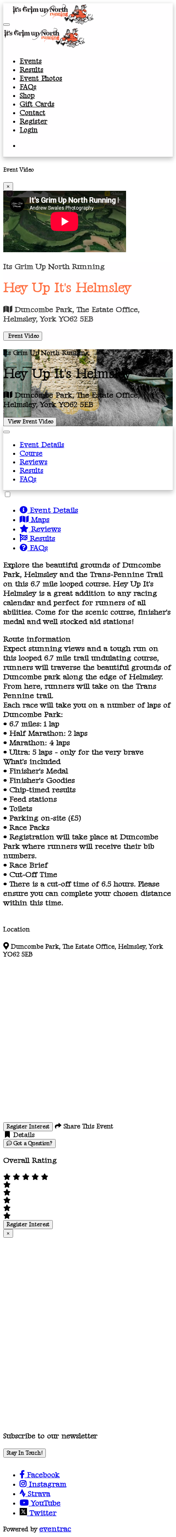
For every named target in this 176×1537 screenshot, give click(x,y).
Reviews (33, 462)
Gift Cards (37, 104)
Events (31, 61)
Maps (39, 519)
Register (33, 121)
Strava (37, 1494)
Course (31, 453)
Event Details (42, 445)
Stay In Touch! (25, 1453)
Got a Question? (32, 1143)
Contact (32, 112)
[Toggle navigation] (6, 24)
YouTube (45, 1503)
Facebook (42, 1475)
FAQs (28, 87)
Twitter (41, 1513)
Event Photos (41, 78)
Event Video (23, 336)
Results (31, 70)
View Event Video (30, 421)
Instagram (46, 1484)
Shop (27, 95)
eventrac (55, 1529)
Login (29, 130)
